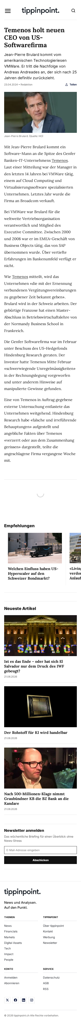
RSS (46, 989)
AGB (46, 983)
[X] (7, 1000)
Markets (9, 937)
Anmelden (10, 977)
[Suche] (73, 11)
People (8, 959)
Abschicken (41, 860)
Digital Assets (13, 942)
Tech (7, 948)
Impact (8, 954)
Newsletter (50, 942)
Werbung (49, 937)
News (8, 925)
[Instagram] (31, 1000)
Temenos (60, 160)
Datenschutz (51, 977)
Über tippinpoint (53, 925)
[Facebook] (15, 1000)
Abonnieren (11, 983)
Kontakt (48, 931)
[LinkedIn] (23, 1000)
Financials (10, 931)
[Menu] (7, 11)
